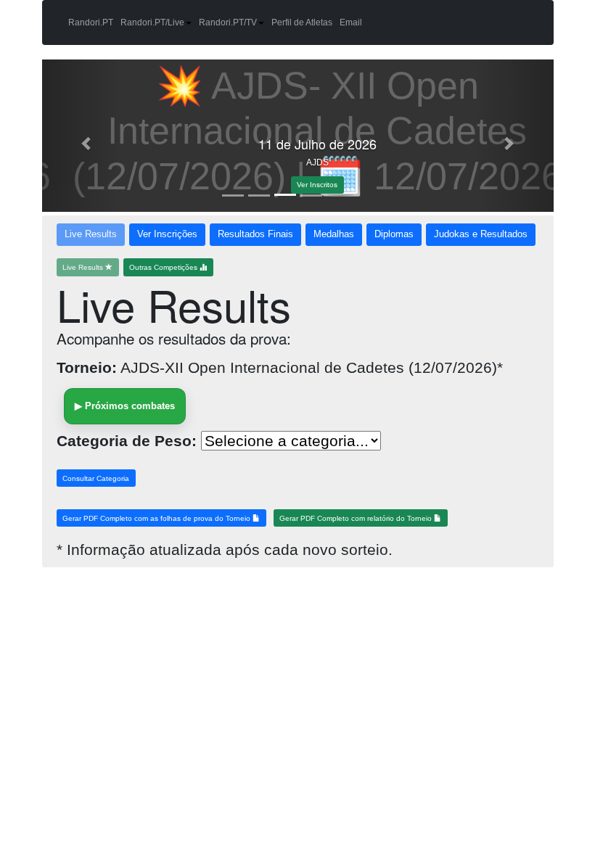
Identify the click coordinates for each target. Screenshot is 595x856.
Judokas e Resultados (481, 234)
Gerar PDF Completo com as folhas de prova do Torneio (157, 518)
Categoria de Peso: (127, 440)
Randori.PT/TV (228, 22)
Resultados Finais (255, 234)
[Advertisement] (122, 661)
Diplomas (394, 234)
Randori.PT (90, 22)
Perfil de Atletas (301, 22)
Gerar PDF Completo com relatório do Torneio (356, 518)
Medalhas (333, 234)
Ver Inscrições (167, 234)
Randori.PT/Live (152, 22)
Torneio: (87, 367)
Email (351, 22)
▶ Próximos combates (125, 405)
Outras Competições (164, 267)
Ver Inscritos (297, 185)
